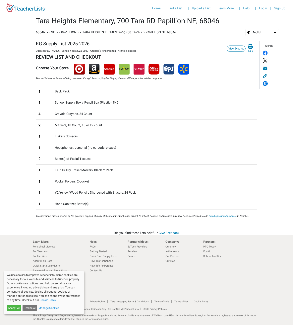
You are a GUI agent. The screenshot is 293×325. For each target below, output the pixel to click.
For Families (40, 256)
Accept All (14, 307)
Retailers (133, 251)
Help (246, 8)
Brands (132, 256)
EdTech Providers (137, 246)
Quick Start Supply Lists (46, 265)
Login (263, 8)
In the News (172, 251)
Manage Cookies (48, 307)
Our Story (170, 246)
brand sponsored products (223, 216)
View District (236, 48)
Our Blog (170, 260)
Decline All (30, 307)
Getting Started (98, 251)
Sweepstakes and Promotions (50, 270)
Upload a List (201, 8)
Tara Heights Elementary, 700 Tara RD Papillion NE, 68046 (129, 32)
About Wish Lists (42, 260)
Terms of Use (181, 301)
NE (53, 32)
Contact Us (96, 270)
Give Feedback (169, 233)
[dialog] (44, 292)
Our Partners (172, 256)
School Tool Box (212, 256)
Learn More (226, 8)
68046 (40, 32)
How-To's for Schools (101, 260)
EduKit (206, 251)
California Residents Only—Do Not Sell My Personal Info (109, 309)
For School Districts (44, 246)
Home (156, 8)
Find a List (175, 8)
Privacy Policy (97, 301)
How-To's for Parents (101, 265)
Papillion (68, 32)
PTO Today (209, 246)
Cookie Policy (201, 301)
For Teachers (40, 251)
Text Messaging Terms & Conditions (129, 301)
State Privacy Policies (155, 309)
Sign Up (279, 8)
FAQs (93, 246)
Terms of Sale (161, 301)
